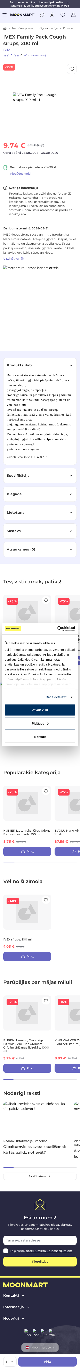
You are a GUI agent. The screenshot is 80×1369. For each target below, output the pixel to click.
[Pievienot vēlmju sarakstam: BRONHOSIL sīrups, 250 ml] (46, 600)
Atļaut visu (40, 710)
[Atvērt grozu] (73, 15)
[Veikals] (5, 28)
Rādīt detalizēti (56, 697)
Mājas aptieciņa (48, 28)
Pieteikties (40, 1261)
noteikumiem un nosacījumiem (49, 1251)
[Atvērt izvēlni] (4, 15)
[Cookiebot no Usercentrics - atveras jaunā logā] (57, 628)
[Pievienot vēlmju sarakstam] (63, 15)
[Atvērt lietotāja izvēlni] (52, 15)
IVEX (6, 49)
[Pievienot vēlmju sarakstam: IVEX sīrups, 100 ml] (46, 900)
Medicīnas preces (22, 28)
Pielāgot (38, 723)
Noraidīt (40, 737)
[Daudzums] (12, 1361)
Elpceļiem (69, 28)
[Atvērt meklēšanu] (42, 15)
